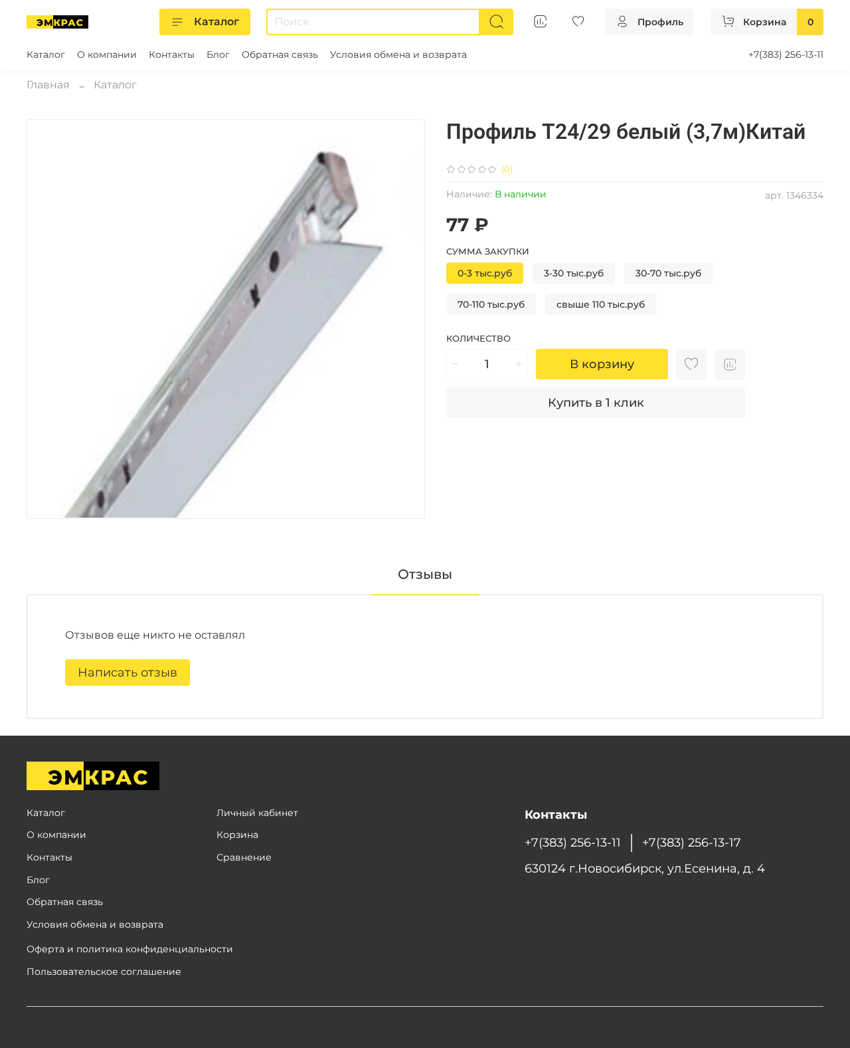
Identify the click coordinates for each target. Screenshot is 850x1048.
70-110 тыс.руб (491, 304)
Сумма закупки (487, 252)
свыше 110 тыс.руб (600, 304)
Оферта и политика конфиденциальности (130, 949)
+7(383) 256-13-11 (785, 54)
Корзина (237, 835)
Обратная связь (280, 54)
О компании (107, 54)
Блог (218, 54)
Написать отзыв (127, 672)
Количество (478, 339)
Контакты (172, 54)
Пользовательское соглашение (104, 972)
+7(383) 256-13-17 (691, 842)
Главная (48, 84)
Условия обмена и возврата (398, 54)
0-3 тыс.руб (485, 273)
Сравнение (244, 857)
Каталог (216, 21)
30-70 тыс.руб (668, 273)
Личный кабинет (257, 813)
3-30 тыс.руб (574, 273)
